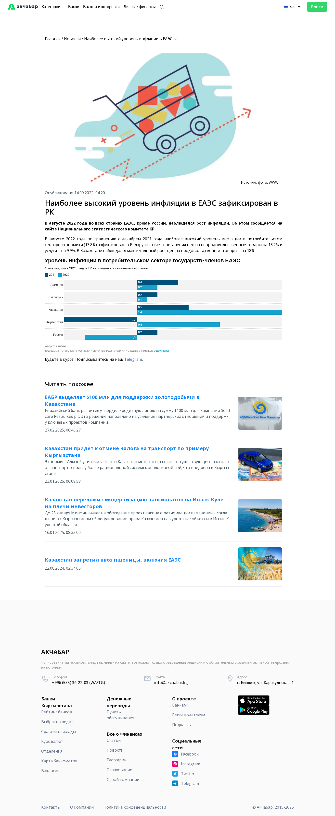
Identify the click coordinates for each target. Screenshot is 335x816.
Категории (51, 7)
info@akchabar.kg (171, 682)
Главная (53, 38)
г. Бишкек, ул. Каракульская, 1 (265, 682)
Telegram (133, 359)
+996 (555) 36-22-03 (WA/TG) (78, 682)
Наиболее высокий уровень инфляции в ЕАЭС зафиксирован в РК (147, 38)
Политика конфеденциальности (134, 807)
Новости (72, 38)
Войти (317, 7)
